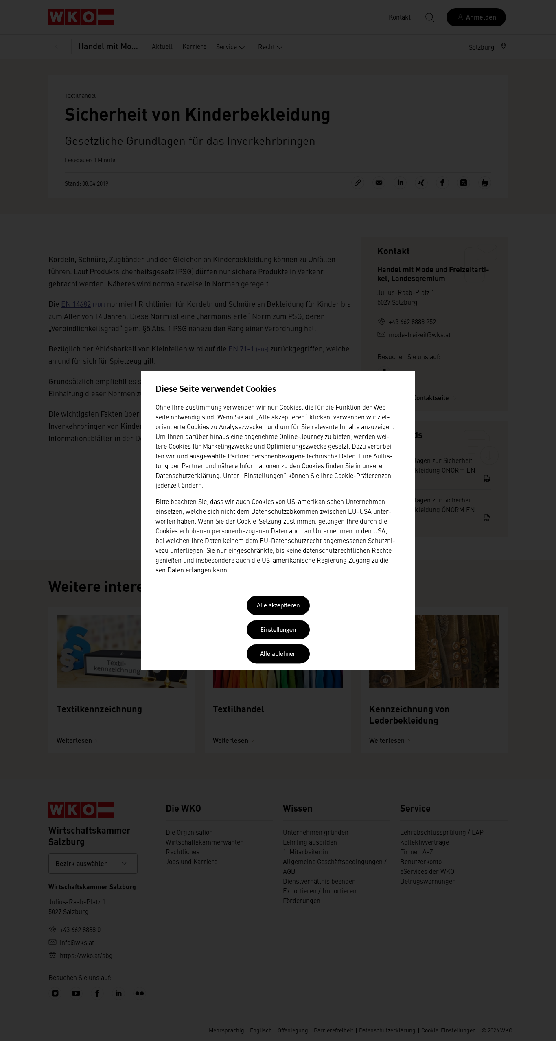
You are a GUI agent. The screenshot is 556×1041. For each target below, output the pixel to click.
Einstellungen (278, 630)
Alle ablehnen (278, 654)
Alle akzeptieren (278, 606)
